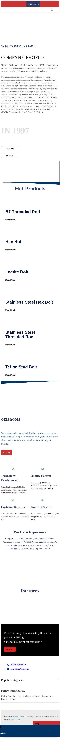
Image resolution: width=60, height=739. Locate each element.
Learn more (15, 719)
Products (9, 155)
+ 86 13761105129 (18, 665)
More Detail (10, 220)
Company (10, 148)
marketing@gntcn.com (20, 669)
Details (6, 453)
